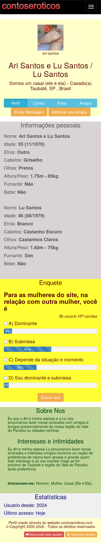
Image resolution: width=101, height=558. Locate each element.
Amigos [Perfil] (86, 103)
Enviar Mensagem (29, 112)
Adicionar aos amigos (69, 112)
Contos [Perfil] (39, 103)
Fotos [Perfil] (62, 103)
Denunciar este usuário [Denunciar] (45, 534)
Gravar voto (50, 397)
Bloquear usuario (83, 534)
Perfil (15, 103)
